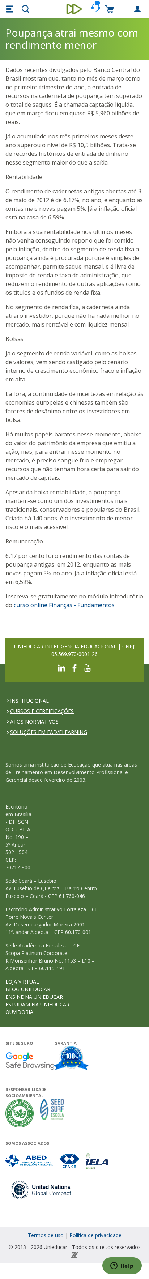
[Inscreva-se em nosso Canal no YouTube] (87, 667)
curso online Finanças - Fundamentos (64, 605)
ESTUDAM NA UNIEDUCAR (37, 1004)
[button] (10, 9)
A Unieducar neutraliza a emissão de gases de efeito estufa (19, 1113)
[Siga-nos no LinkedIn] (61, 667)
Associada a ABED (29, 1161)
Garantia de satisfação (71, 1059)
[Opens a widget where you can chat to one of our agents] (122, 1266)
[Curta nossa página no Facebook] (74, 667)
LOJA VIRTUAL (22, 981)
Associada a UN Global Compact (41, 1189)
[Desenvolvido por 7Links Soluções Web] (74, 1254)
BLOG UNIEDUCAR (27, 989)
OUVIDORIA (19, 1012)
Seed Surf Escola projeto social (52, 1113)
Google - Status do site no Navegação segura (29, 1060)
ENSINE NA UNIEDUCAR (34, 996)
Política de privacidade (95, 1235)
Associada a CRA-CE (69, 1161)
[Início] (75, 9)
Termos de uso (46, 1235)
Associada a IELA (98, 1161)
